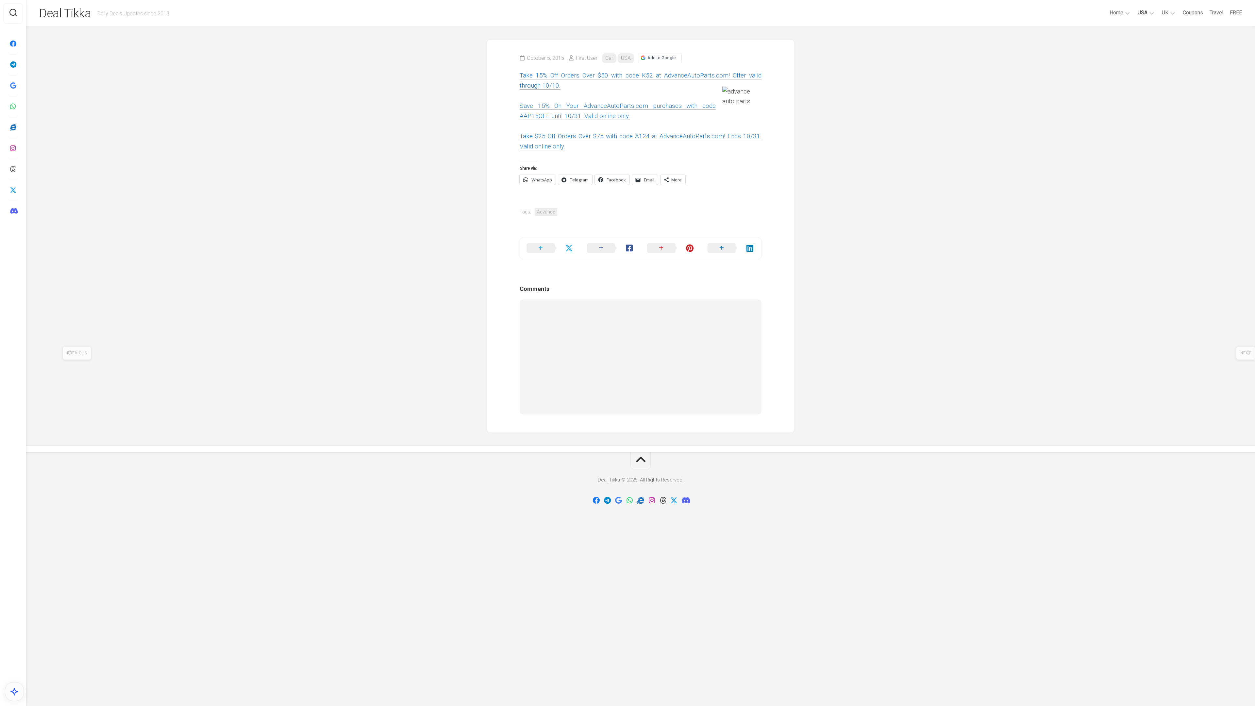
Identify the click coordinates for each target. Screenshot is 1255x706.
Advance (546, 211)
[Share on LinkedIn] (731, 248)
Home (1116, 12)
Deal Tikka (65, 13)
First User (586, 58)
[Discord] (13, 211)
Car (609, 58)
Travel (1216, 12)
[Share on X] (550, 248)
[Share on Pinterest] (671, 248)
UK (1165, 12)
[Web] (13, 127)
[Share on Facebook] (610, 248)
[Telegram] (13, 65)
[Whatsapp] (13, 106)
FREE (1236, 12)
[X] (13, 190)
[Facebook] (13, 44)
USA (1142, 12)
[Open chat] (14, 691)
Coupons (1193, 12)
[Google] (13, 85)
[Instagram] (13, 148)
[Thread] (13, 169)
